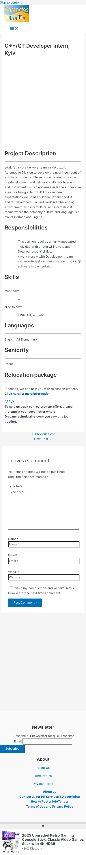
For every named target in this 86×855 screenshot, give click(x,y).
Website (13, 572)
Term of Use (43, 776)
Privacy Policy (43, 783)
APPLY (9, 401)
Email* (12, 555)
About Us (43, 767)
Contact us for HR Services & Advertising (49, 796)
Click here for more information (27, 393)
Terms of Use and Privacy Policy (49, 806)
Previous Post (43, 434)
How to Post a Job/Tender (50, 801)
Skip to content (11, 2)
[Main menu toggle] (14, 29)
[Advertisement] (43, 102)
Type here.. (16, 486)
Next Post (43, 439)
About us (49, 791)
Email (18, 741)
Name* (13, 539)
